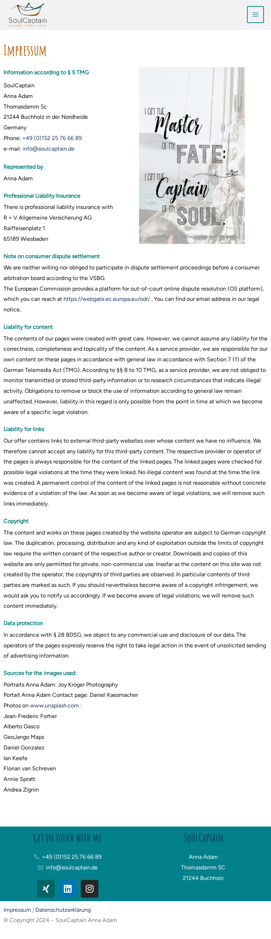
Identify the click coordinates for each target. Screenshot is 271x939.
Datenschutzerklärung (63, 909)
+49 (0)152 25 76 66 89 (52, 138)
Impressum (17, 909)
